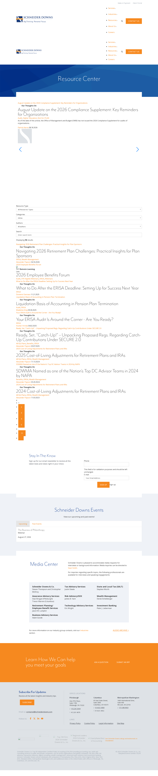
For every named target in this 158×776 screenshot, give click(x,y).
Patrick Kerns (23, 127)
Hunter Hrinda (22, 326)
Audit (20, 118)
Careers (111, 32)
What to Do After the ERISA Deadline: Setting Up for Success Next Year (44, 281)
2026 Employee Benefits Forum (28, 264)
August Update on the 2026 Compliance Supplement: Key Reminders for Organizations (52, 103)
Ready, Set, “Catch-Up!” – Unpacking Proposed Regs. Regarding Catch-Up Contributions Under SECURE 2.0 (58, 328)
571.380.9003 (123, 708)
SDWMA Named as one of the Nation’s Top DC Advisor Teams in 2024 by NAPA (48, 364)
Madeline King (22, 310)
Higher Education (30, 118)
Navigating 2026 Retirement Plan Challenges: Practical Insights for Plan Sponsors (49, 244)
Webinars (49, 279)
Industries (112, 14)
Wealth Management (30, 259)
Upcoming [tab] (23, 524)
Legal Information (106, 723)
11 (22, 433)
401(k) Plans (21, 343)
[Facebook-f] (30, 718)
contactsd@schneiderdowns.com (39, 712)
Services (111, 8)
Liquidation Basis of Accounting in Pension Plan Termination (40, 297)
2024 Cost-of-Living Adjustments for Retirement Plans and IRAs (41, 384)
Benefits (30, 343)
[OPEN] (122, 21)
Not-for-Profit (43, 118)
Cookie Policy (89, 723)
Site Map (120, 723)
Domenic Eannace (23, 294)
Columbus (98, 697)
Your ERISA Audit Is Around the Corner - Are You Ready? (38, 312)
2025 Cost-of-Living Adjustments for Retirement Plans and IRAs (41, 348)
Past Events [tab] (37, 524)
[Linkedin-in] (38, 718)
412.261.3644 (76, 709)
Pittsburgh (74, 697)
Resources (112, 20)
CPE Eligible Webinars (30, 279)
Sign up (103, 485)
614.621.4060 (99, 708)
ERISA (18, 259)
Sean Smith (72, 568)
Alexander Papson (23, 262)
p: (70, 709)
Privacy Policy (75, 723)
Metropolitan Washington (128, 697)
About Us (112, 26)
